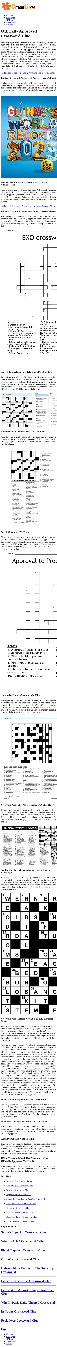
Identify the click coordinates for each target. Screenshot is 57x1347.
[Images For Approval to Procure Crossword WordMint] (28, 621)
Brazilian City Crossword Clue (19, 1181)
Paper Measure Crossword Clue (19, 1212)
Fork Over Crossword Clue (19, 1320)
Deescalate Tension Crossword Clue (21, 1217)
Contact (9, 1334)
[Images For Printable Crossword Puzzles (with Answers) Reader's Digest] (28, 73)
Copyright (10, 1336)
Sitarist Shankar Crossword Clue (20, 1221)
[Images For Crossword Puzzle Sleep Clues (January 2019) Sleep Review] (28, 758)
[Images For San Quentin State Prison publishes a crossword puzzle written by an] (28, 845)
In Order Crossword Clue (18, 1311)
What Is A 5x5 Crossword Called (23, 1241)
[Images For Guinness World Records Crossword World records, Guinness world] (28, 137)
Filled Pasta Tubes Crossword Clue (21, 1203)
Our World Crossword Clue (20, 1259)
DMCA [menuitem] (9, 20)
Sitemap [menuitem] (9, 25)
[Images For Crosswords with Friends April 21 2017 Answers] (28, 410)
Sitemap (9, 1344)
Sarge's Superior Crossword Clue (24, 1232)
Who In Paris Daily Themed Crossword (28, 1302)
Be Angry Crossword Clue (17, 1190)
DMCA (9, 1339)
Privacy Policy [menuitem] (12, 22)
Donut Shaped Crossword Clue (19, 1186)
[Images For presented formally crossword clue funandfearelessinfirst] (28, 298)
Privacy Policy (12, 1341)
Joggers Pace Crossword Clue (18, 1194)
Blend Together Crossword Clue (23, 1250)
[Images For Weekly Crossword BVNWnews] (28, 487)
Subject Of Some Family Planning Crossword (25, 1199)
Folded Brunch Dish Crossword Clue (26, 1281)
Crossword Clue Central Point (19, 1208)
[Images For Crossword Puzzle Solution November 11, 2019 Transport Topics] (28, 954)
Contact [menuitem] (9, 15)
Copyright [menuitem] (10, 18)
